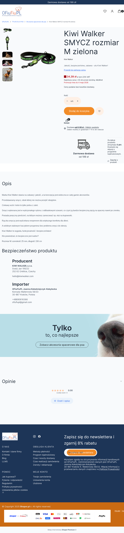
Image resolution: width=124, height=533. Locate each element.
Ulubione (37, 483)
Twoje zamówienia (42, 476)
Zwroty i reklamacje (42, 465)
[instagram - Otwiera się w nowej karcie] (34, 436)
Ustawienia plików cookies (15, 490)
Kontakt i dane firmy (12, 451)
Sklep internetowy (61, 530)
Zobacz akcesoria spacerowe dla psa (62, 344)
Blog (4, 458)
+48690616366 (20, 299)
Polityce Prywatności (109, 469)
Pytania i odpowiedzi (12, 480)
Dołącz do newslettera (81, 452)
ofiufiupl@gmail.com (22, 302)
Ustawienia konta (41, 480)
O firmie (6, 455)
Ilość (66, 95)
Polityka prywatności (12, 487)
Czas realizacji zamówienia (46, 461)
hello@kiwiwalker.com (23, 276)
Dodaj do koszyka (79, 111)
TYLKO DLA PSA (17, 22)
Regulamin (7, 483)
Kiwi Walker (68, 59)
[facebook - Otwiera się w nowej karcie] (39, 436)
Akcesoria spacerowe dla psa (36, 22)
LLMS (5, 461)
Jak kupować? (9, 476)
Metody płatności (41, 451)
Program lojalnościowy (44, 455)
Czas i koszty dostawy (44, 458)
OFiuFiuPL (5, 22)
